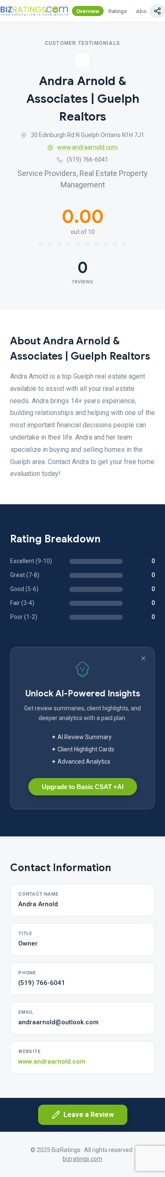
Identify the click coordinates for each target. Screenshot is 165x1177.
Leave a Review (88, 1115)
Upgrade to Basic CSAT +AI (83, 786)
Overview (87, 11)
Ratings (117, 11)
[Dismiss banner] (143, 658)
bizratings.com (82, 1158)
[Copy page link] (157, 11)
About (143, 11)
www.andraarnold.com (87, 147)
